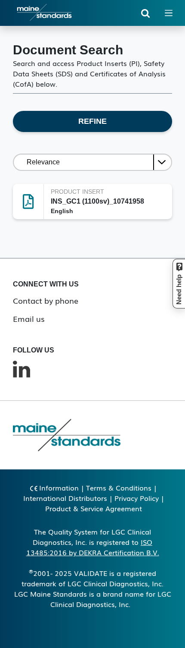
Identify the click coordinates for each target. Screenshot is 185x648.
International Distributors (65, 498)
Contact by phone (45, 300)
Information (59, 487)
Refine (92, 121)
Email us (29, 318)
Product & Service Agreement (93, 508)
